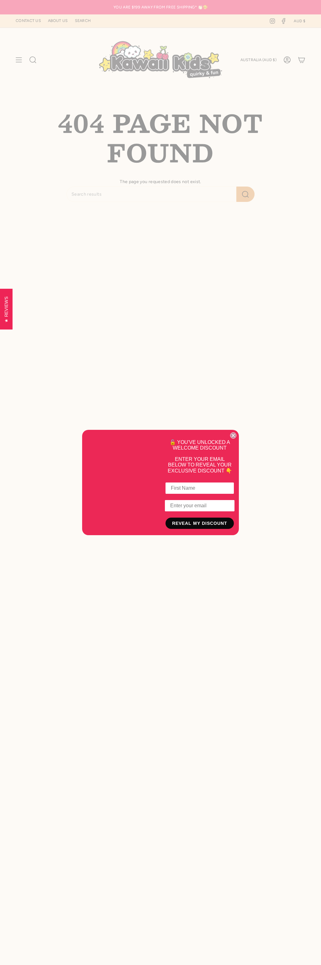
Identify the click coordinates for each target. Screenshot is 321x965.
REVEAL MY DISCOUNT (200, 523)
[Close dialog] (233, 435)
